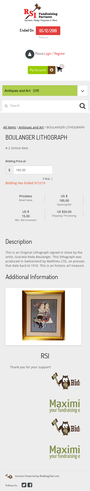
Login (47, 53)
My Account (38, 70)
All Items (9, 127)
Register (59, 53)
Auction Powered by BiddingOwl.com (37, 476)
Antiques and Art (31, 127)
